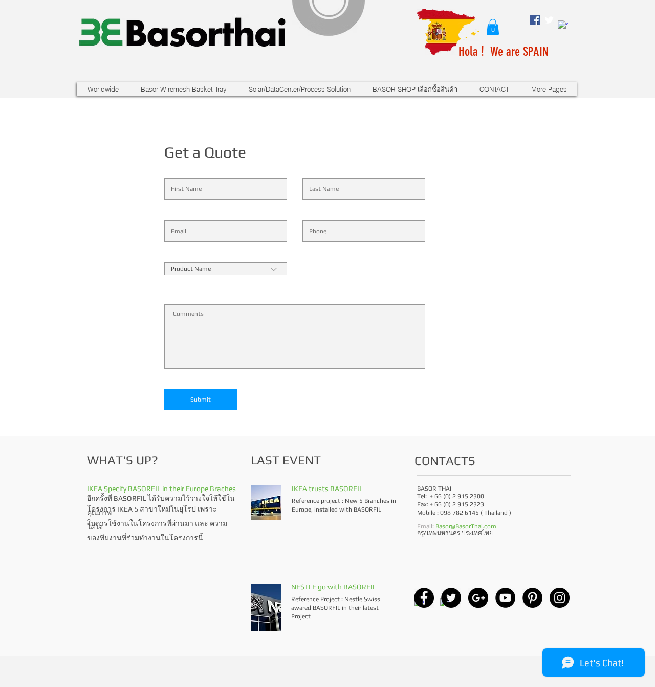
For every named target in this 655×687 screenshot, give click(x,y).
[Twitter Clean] (549, 20)
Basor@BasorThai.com (465, 526)
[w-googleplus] (563, 25)
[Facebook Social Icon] (535, 20)
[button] (492, 27)
